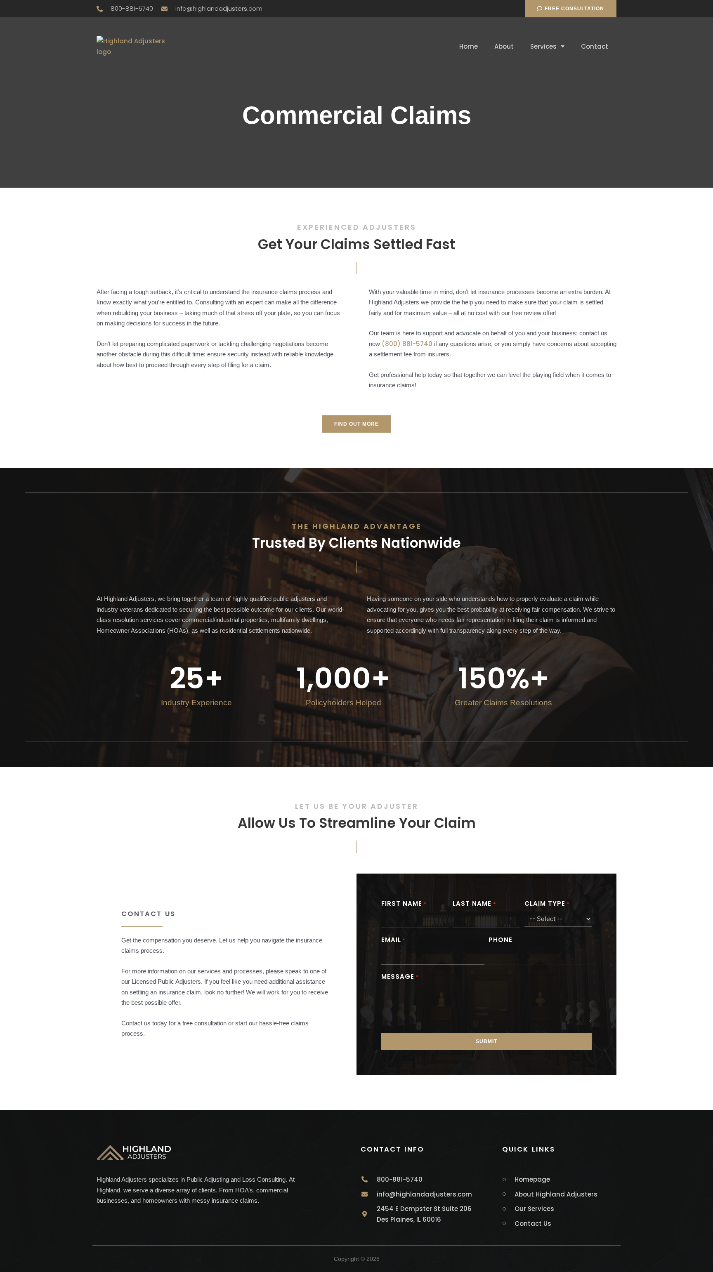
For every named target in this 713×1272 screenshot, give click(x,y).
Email (393, 939)
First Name (404, 903)
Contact (594, 46)
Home (468, 46)
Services (543, 46)
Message (400, 976)
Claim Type (547, 903)
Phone (500, 939)
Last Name (474, 903)
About (504, 46)
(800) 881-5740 (407, 343)
